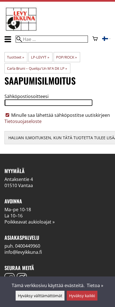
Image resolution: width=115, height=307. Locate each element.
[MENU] (7, 39)
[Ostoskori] (95, 39)
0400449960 (27, 246)
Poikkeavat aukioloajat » (29, 222)
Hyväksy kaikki (82, 295)
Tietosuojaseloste (23, 121)
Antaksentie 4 (18, 179)
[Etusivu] (21, 30)
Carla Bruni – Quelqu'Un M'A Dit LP (37, 68)
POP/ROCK (66, 57)
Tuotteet (15, 57)
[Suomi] (106, 39)
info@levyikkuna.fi (23, 252)
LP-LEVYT (40, 57)
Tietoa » (95, 285)
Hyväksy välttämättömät (40, 295)
